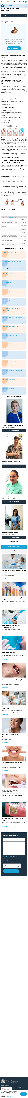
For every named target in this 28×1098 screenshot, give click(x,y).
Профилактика (19, 1087)
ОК (23, 1094)
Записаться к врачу (14, 48)
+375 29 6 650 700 (9, 2)
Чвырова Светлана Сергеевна (14, 39)
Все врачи (14, 542)
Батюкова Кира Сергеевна (10, 497)
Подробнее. (9, 1096)
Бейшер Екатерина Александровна (12, 425)
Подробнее (15, 413)
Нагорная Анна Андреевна (10, 532)
